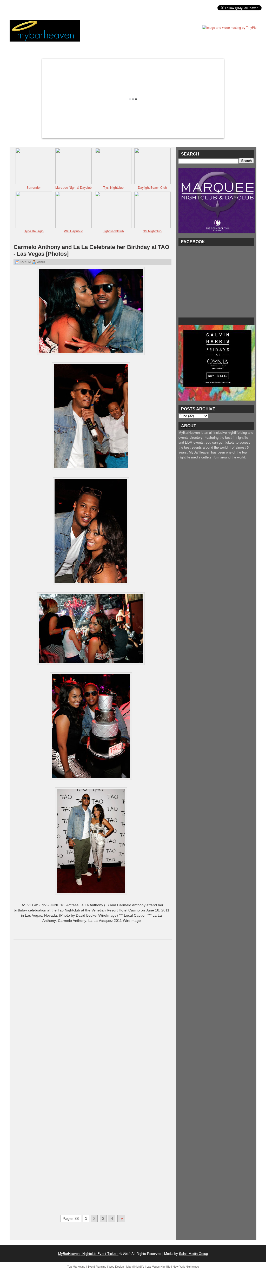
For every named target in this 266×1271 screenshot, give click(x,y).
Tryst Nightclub (113, 187)
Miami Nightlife (135, 1266)
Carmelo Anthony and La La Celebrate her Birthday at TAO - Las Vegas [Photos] (91, 250)
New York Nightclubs (186, 1266)
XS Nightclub (152, 231)
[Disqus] (93, 1011)
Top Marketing (76, 1266)
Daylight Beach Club (152, 187)
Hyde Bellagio (34, 231)
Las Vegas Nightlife (158, 1266)
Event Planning (97, 1266)
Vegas (68, 7)
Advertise (114, 7)
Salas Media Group (193, 1253)
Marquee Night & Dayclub (73, 187)
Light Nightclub (113, 231)
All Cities (89, 7)
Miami (50, 7)
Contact (138, 7)
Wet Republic (73, 231)
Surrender (33, 187)
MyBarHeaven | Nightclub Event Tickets (88, 1253)
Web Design (116, 1266)
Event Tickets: (26, 7)
